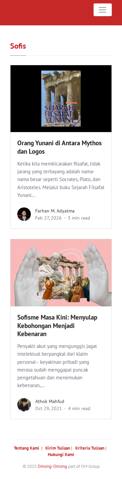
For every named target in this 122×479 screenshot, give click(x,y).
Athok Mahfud (49, 401)
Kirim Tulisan (57, 448)
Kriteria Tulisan (89, 448)
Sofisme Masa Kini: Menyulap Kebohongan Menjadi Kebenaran (57, 325)
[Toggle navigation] (103, 9)
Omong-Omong (52, 466)
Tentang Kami (26, 448)
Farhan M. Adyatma (55, 211)
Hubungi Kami (61, 454)
